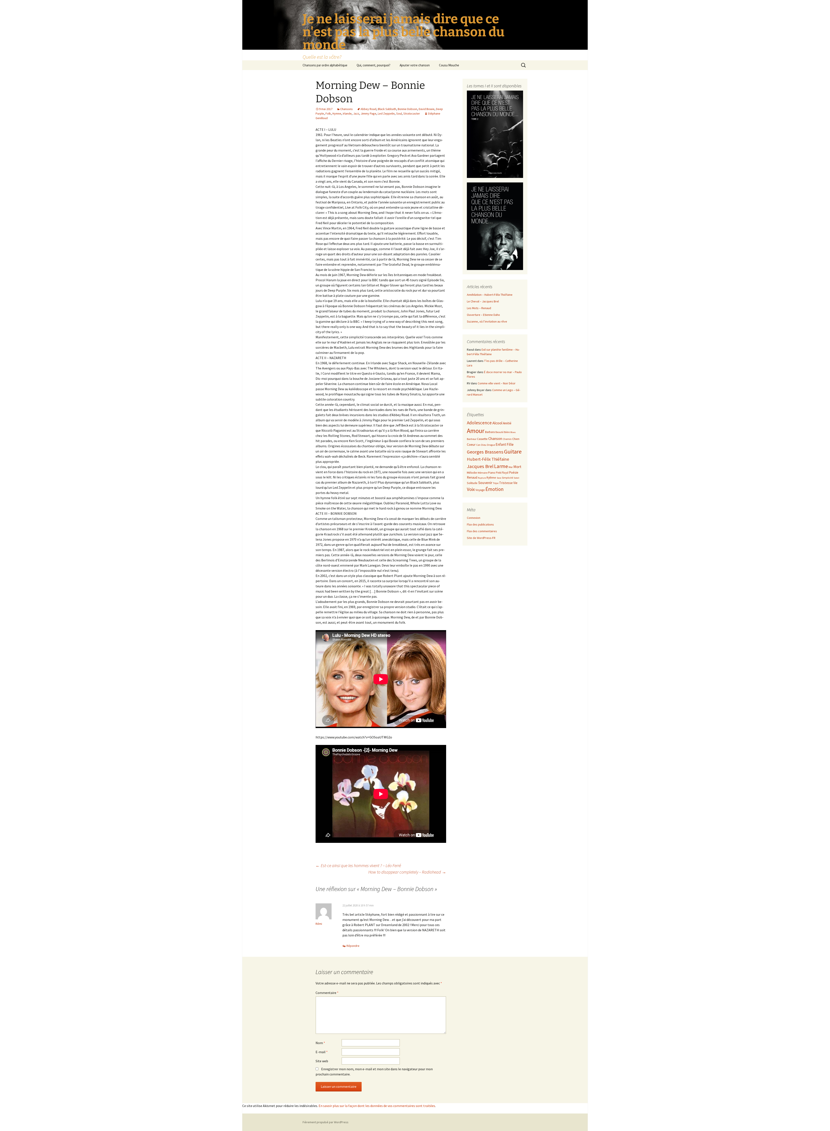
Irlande (347, 113)
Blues (513, 432)
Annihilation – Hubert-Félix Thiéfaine (489, 295)
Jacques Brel (480, 466)
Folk (328, 113)
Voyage (480, 490)
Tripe (495, 483)
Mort (517, 466)
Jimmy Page (368, 113)
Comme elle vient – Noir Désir (497, 383)
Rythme (491, 477)
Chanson (495, 438)
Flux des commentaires (482, 531)
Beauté (499, 432)
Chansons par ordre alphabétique (325, 65)
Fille (510, 444)
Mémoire (482, 472)
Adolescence (479, 423)
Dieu (483, 444)
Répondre (352, 946)
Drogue (491, 444)
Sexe (499, 477)
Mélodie (472, 472)
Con (478, 444)
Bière (507, 432)
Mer (511, 467)
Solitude (472, 483)
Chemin (507, 439)
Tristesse (506, 483)
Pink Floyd (502, 472)
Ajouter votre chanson (415, 65)
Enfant (501, 444)
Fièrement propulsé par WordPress (325, 1122)
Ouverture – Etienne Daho (483, 315)
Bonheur (471, 439)
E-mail (322, 1052)
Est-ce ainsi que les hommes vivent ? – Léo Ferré (358, 865)
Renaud (472, 477)
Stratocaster (411, 113)
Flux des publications (480, 524)
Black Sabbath (387, 109)
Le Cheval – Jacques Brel (483, 301)
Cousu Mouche (449, 65)
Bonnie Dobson (407, 109)
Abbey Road (368, 109)
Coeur (471, 444)
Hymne (336, 113)
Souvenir (485, 482)
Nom (320, 1043)
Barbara (490, 432)
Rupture (482, 477)
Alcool (497, 422)
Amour (475, 431)
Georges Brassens (485, 452)
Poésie (513, 472)
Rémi (319, 924)
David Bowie (426, 109)
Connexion (473, 518)
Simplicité (507, 477)
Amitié (507, 423)
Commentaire (327, 992)
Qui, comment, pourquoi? (373, 65)
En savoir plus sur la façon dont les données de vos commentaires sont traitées (377, 1106)
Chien (515, 439)
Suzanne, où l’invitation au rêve (487, 321)
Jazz (356, 113)
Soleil (516, 477)
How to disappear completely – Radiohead (407, 872)
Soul (399, 113)
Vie (515, 483)
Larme (501, 466)
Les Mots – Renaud (479, 308)
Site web (322, 1061)
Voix (471, 489)
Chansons (346, 109)
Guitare (513, 451)
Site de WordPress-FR (481, 538)
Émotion (494, 489)
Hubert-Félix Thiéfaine (488, 459)
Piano (491, 472)
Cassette (482, 439)
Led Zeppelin (386, 113)
